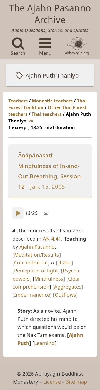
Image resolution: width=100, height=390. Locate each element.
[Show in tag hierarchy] (31, 121)
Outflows (65, 294)
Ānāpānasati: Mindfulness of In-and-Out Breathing (49, 165)
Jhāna (64, 262)
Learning (44, 343)
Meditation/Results (36, 254)
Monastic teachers (52, 101)
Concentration (31, 262)
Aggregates (67, 286)
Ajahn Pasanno (37, 246)
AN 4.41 (52, 238)
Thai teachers (47, 114)
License (52, 381)
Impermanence (32, 294)
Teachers (18, 101)
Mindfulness (48, 278)
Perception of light (36, 270)
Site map (76, 381)
